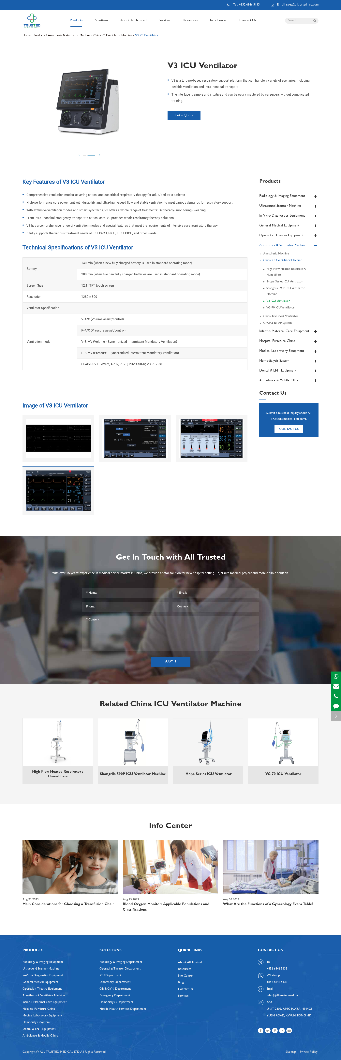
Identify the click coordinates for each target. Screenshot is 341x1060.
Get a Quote (184, 115)
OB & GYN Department (115, 989)
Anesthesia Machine (276, 253)
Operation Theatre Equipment (281, 236)
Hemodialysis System (274, 361)
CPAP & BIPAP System (277, 323)
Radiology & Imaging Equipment (282, 196)
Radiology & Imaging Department (120, 962)
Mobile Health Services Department (122, 1009)
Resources (190, 20)
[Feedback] (336, 706)
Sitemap (291, 1052)
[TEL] (336, 696)
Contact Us (247, 20)
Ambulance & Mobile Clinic (279, 381)
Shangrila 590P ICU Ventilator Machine (285, 291)
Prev (79, 155)
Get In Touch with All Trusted (170, 558)
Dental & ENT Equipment (277, 371)
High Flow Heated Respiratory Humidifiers (286, 272)
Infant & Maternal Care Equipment (284, 331)
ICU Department (110, 975)
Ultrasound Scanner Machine (280, 206)
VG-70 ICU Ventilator (280, 307)
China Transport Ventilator (280, 316)
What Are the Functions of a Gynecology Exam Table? (268, 904)
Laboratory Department (115, 982)
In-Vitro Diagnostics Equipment (282, 216)
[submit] (315, 21)
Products (76, 20)
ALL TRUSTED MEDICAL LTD (60, 1052)
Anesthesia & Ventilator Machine (69, 35)
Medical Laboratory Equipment (281, 351)
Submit (171, 662)
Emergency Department (114, 995)
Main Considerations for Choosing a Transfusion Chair (68, 904)
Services (164, 20)
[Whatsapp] (336, 676)
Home (26, 35)
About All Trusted (133, 20)
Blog (181, 982)
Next (99, 155)
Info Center (218, 20)
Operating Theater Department (120, 969)
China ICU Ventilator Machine (112, 35)
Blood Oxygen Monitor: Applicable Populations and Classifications (166, 907)
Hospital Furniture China (277, 341)
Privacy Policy (309, 1052)
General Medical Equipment (279, 226)
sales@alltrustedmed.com (283, 995)
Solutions (101, 20)
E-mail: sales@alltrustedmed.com (298, 5)
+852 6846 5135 (277, 982)
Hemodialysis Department (116, 1002)
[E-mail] (336, 686)
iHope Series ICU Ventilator (284, 281)
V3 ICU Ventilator (146, 35)
